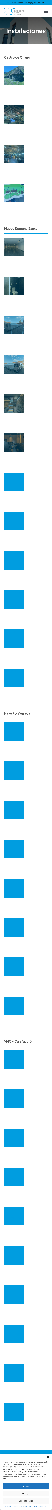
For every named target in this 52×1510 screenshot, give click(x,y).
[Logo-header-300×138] (14, 7)
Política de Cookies (12, 1506)
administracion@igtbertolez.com (31, 2)
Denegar (26, 1493)
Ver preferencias (26, 1501)
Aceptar (26, 1486)
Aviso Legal (43, 1506)
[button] (48, 1457)
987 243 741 (12, 2)
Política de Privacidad (29, 1506)
